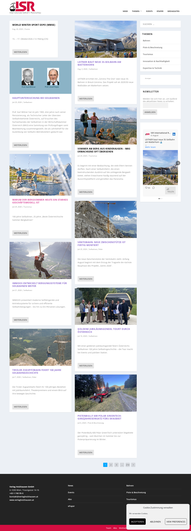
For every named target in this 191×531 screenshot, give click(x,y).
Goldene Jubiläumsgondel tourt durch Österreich (104, 330)
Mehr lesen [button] (150, 147)
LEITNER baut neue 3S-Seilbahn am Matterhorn (99, 63)
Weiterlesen (20, 52)
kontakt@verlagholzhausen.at (24, 496)
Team (108, 528)
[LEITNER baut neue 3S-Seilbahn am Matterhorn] (106, 39)
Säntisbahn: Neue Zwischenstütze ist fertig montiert (102, 244)
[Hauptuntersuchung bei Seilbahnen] (40, 77)
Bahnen (146, 40)
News (125, 11)
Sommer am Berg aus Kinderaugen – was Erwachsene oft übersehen (104, 150)
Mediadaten (173, 11)
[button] (143, 163)
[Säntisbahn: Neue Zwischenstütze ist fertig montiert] (106, 219)
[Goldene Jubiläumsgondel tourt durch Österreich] (106, 306)
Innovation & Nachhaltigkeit (156, 61)
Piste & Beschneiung (96, 423)
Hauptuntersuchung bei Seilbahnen (36, 98)
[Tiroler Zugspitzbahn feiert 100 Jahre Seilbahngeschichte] (40, 347)
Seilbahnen (27, 102)
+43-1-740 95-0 (16, 493)
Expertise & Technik (152, 68)
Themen (135, 11)
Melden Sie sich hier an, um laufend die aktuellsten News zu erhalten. (160, 100)
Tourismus (27, 207)
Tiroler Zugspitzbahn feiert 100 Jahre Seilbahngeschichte (36, 372)
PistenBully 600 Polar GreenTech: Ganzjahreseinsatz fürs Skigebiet (100, 417)
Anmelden (150, 112)
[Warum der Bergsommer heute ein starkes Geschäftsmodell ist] (40, 175)
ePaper (160, 11)
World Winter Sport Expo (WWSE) (33, 24)
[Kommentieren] (152, 190)
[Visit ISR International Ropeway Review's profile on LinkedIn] (148, 134)
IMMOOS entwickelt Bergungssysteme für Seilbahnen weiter (39, 285)
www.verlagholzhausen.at (22, 500)
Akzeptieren (137, 521)
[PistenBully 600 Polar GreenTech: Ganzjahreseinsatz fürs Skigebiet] (106, 393)
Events (149, 11)
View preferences (176, 521)
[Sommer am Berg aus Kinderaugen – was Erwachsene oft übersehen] (106, 126)
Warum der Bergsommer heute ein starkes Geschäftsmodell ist (40, 201)
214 (127, 464)
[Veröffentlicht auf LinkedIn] (174, 134)
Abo (70, 499)
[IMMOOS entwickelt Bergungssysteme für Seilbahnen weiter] (40, 260)
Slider (34, 377)
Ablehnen (155, 521)
